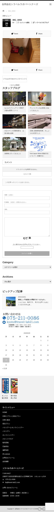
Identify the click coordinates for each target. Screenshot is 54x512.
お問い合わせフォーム (10, 487)
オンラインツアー (9, 435)
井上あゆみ (6, 454)
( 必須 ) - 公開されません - (16, 202)
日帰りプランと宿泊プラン (12, 416)
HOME (5, 412)
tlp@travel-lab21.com (12, 482)
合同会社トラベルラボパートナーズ (25, 509)
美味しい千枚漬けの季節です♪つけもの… (32, 299)
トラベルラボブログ (42, 22)
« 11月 (5, 368)
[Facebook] (44, 509)
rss (39, 509)
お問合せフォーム (9, 458)
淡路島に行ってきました (12, 153)
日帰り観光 (6, 420)
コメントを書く (25, 22)
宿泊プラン (6, 424)
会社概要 (6, 461)
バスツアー (6, 431)
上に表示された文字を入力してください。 (27, 244)
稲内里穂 (6, 442)
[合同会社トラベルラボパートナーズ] (20, 4)
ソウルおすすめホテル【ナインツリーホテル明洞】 (15, 80)
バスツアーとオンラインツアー (13, 427)
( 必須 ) (9, 195)
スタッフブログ (8, 439)
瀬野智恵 (6, 450)
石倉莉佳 (6, 446)
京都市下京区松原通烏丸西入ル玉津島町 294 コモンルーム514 (24, 476)
